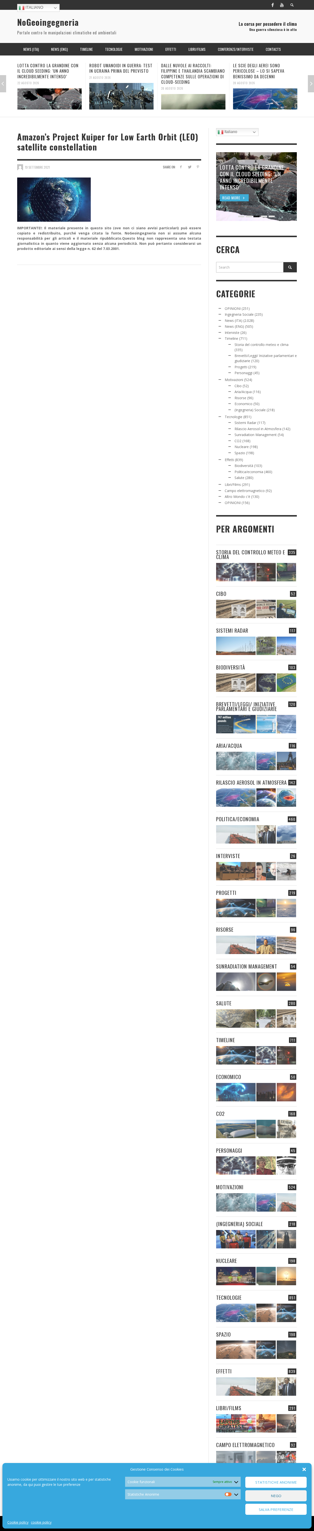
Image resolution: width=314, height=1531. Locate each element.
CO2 (238, 440)
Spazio (240, 453)
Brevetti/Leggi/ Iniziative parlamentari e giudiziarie (246, 706)
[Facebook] (272, 5)
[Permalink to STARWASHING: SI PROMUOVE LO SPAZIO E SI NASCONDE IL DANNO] (286, 1349)
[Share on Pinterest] (198, 166)
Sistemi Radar (245, 422)
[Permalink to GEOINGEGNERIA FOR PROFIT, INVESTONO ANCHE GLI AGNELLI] (286, 1092)
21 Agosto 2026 (28, 77)
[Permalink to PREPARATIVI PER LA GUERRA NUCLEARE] (236, 1276)
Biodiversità (244, 465)
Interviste (232, 332)
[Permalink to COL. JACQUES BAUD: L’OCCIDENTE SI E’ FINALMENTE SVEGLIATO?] (266, 871)
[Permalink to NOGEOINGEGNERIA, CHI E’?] (236, 871)
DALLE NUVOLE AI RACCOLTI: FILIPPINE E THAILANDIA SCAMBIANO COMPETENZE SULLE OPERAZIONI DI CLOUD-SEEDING (121, 73)
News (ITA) (233, 320)
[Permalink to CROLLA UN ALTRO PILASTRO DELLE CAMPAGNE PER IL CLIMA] (286, 1129)
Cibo (238, 385)
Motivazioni (234, 379)
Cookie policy (17, 1522)
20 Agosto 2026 (100, 88)
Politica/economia (249, 471)
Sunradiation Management (256, 434)
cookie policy (41, 1522)
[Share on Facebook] (181, 166)
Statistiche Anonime (276, 1482)
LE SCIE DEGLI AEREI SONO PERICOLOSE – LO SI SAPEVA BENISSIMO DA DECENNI (186, 70)
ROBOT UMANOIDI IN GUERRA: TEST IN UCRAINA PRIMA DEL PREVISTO (49, 68)
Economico (243, 403)
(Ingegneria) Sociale (250, 410)
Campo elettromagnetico (245, 490)
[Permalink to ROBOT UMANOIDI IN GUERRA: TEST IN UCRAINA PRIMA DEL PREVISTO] (49, 96)
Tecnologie (233, 416)
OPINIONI (233, 308)
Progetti (241, 367)
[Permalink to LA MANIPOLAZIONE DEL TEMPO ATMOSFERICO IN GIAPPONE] (266, 572)
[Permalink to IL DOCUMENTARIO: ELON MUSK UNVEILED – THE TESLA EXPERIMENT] (286, 1423)
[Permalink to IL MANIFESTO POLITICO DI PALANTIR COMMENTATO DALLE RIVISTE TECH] (286, 1239)
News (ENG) (234, 326)
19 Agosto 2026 (244, 77)
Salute (239, 477)
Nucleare (242, 446)
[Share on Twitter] (189, 166)
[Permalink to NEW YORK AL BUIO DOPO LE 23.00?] (266, 1092)
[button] (304, 1469)
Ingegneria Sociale (239, 314)
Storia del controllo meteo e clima (261, 344)
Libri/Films (233, 484)
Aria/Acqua (243, 391)
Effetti (229, 459)
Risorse (240, 398)
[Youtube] (282, 5)
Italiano (34, 7)
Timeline (231, 338)
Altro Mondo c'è (237, 496)
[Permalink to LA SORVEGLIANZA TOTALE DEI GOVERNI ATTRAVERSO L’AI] (266, 1239)
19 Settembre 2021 (37, 167)
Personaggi (243, 372)
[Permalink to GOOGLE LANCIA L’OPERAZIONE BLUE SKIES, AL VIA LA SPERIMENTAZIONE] (265, 96)
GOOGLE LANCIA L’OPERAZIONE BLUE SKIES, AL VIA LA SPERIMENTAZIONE (265, 68)
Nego (276, 1495)
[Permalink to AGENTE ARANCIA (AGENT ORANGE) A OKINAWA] (236, 1018)
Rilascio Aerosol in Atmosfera (258, 428)
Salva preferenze (276, 1509)
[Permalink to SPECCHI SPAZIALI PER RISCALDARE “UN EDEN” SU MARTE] (266, 1313)
